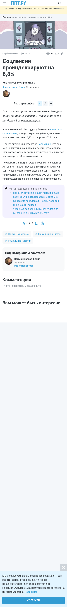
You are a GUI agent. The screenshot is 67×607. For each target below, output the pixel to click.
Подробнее (31, 591)
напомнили (44, 144)
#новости (60, 8)
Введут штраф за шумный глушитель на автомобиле (32, 8)
